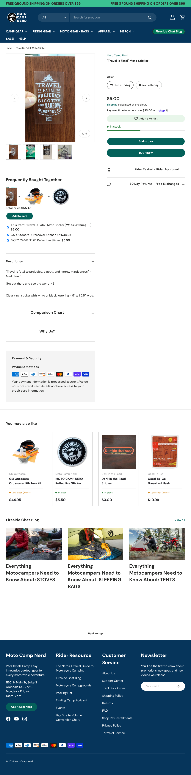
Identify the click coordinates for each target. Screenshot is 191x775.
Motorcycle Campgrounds (73, 685)
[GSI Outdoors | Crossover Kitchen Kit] (26, 452)
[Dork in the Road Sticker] (119, 452)
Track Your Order (113, 688)
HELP (22, 39)
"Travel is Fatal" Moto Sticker (31, 48)
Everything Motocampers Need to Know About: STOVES (32, 573)
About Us (108, 673)
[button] (146, 118)
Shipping (112, 104)
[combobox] (97, 17)
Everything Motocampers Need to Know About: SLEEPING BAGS (94, 576)
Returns (107, 703)
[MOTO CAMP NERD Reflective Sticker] (72, 452)
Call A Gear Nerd (21, 706)
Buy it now (146, 152)
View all (179, 520)
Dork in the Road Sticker (114, 481)
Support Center (112, 681)
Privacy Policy (111, 725)
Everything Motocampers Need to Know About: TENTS (155, 573)
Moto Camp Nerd (117, 55)
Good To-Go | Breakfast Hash (159, 481)
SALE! (10, 39)
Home (9, 48)
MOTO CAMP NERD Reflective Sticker (69, 481)
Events (60, 708)
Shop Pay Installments (117, 718)
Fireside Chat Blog (68, 678)
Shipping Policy (112, 696)
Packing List (64, 693)
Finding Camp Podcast (71, 700)
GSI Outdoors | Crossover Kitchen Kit (25, 481)
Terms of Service (113, 733)
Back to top (95, 633)
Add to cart (146, 141)
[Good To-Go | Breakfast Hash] (165, 452)
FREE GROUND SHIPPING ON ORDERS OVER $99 (147, 3)
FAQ (105, 711)
